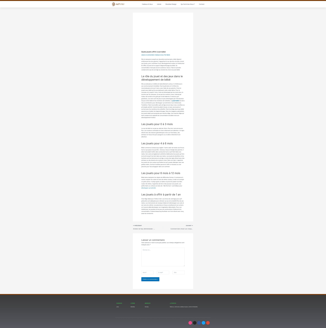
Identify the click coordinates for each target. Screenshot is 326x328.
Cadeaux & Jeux (147, 4)
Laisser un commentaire (147, 55)
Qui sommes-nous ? (188, 4)
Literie (159, 4)
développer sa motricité (148, 188)
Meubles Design (170, 4)
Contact (201, 4)
